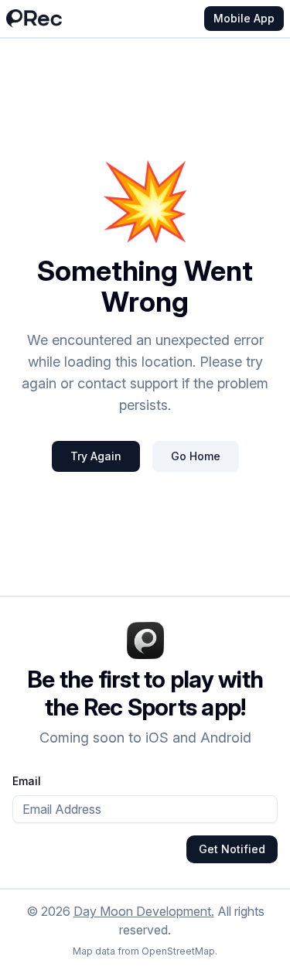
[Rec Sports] (34, 18)
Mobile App (244, 18)
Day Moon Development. (143, 911)
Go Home (195, 456)
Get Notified (232, 849)
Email (26, 780)
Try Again (95, 456)
